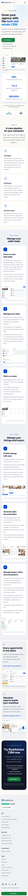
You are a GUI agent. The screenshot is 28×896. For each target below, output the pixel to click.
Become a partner (6, 851)
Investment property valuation (9, 819)
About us (4, 859)
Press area (4, 862)
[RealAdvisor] (7, 800)
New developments (6, 840)
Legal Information (6, 873)
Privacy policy (5, 870)
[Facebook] (6, 884)
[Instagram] (12, 884)
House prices (5, 822)
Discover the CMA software (11, 715)
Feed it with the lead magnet (11, 666)
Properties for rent (6, 838)
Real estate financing (7, 843)
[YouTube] (15, 884)
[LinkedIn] (3, 884)
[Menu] (24, 2)
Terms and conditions (7, 867)
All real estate (5, 875)
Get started (13, 893)
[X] (9, 884)
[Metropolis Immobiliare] (14, 113)
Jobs (3, 864)
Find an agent (5, 824)
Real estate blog (6, 827)
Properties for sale (6, 835)
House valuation (6, 816)
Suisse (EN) (7, 807)
